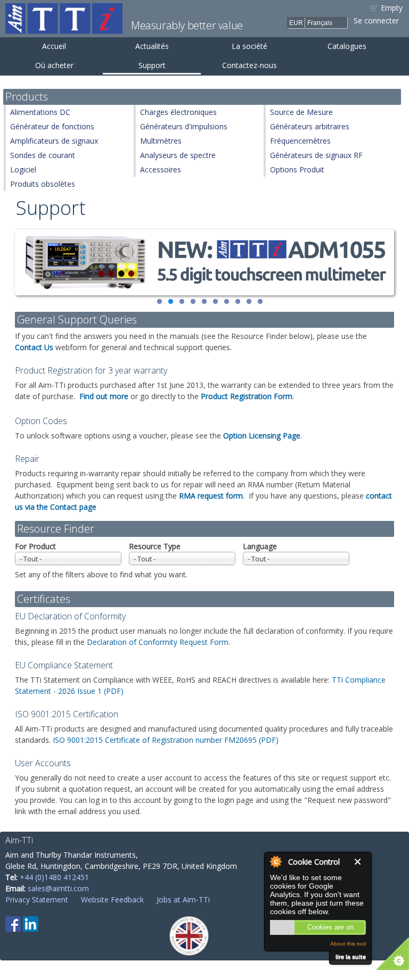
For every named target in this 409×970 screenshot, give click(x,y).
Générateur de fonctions (52, 126)
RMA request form (211, 496)
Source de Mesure (301, 112)
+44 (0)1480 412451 (54, 877)
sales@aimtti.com (58, 888)
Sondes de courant (42, 155)
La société (249, 46)
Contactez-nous (249, 65)
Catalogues (347, 46)
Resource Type (155, 546)
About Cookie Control (275, 861)
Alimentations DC (40, 112)
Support (152, 65)
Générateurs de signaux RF (316, 155)
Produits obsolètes (42, 184)
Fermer (360, 861)
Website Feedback (112, 899)
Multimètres (161, 141)
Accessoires (160, 169)
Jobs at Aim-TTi (183, 899)
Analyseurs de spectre (178, 155)
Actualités (152, 46)
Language (260, 546)
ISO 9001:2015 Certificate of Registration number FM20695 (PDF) (166, 740)
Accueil (54, 46)
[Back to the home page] (63, 28)
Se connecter (376, 20)
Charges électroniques (178, 112)
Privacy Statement (36, 899)
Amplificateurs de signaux (54, 141)
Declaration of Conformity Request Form (157, 642)
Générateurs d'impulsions (183, 126)
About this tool (348, 944)
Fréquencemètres (300, 141)
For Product (35, 546)
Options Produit (297, 169)
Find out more (103, 396)
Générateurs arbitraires (309, 126)
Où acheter (54, 65)
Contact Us (34, 347)
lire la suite (351, 957)
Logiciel (23, 169)
